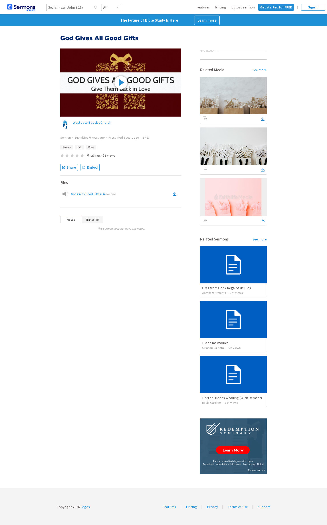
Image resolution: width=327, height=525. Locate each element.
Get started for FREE (276, 7)
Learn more (206, 20)
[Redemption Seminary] (233, 446)
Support (264, 507)
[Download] (262, 119)
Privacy (212, 507)
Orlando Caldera (213, 348)
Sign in (313, 7)
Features (203, 7)
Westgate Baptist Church (92, 122)
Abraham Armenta (214, 293)
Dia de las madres (215, 343)
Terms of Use (238, 507)
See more (259, 70)
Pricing (220, 7)
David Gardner (211, 403)
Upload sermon (243, 7)
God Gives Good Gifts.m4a (93, 194)
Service (67, 147)
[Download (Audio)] (175, 194)
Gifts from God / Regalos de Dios (226, 288)
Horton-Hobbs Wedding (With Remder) (232, 398)
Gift (79, 147)
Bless (91, 147)
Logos (85, 507)
